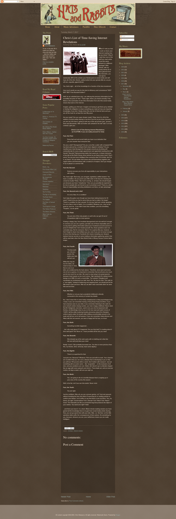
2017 (122, 84)
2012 (122, 126)
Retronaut (45, 186)
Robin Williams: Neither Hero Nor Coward (49, 132)
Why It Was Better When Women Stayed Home (127, 103)
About (56, 26)
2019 (122, 78)
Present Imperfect (48, 181)
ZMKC (44, 218)
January (125, 111)
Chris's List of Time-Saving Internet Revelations (126, 96)
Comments (124, 39)
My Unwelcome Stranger (47, 178)
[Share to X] (69, 428)
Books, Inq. (46, 167)
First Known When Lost (49, 169)
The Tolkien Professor (49, 209)
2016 (122, 115)
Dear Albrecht (100, 26)
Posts (123, 36)
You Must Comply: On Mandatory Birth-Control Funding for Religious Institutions (50, 139)
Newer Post (65, 497)
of (48, 112)
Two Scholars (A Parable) (47, 122)
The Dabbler (46, 199)
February (125, 108)
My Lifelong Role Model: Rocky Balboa (50, 127)
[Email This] (65, 428)
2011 (122, 129)
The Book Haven (48, 197)
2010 (122, 132)
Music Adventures (71, 26)
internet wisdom (78, 431)
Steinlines (45, 189)
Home (47, 26)
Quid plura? (46, 184)
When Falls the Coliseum (47, 215)
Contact (113, 26)
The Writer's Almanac (49, 211)
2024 (122, 67)
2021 (122, 72)
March (125, 92)
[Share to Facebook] (71, 428)
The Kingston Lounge (49, 206)
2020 (122, 75)
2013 (122, 123)
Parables (86, 26)
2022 (122, 69)
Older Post (110, 497)
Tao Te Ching (46, 192)
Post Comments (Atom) (76, 501)
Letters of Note (47, 174)
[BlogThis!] (67, 428)
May (124, 89)
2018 (122, 81)
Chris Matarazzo (50, 46)
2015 (122, 118)
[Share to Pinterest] (73, 428)
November (126, 86)
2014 (122, 120)
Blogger (118, 515)
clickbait (70, 431)
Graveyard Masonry (48, 172)
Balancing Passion (48, 145)
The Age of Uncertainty (49, 194)
